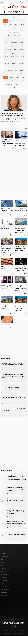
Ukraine (14, 87)
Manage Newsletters (5, 598)
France (21, 49)
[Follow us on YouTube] (15, 626)
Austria (8, 35)
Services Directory (5, 574)
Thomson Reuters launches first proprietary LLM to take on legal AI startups (13, 386)
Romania (11, 73)
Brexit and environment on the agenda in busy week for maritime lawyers (20, 142)
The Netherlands (9, 84)
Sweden (6, 80)
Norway (16, 70)
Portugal (5, 73)
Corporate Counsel (5, 556)
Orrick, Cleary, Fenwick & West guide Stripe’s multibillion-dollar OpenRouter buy (16, 511)
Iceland (6, 59)
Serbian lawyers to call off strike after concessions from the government (20, 307)
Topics (2, 559)
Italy (17, 59)
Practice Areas (4, 580)
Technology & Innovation (6, 601)
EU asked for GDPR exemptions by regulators (6, 286)
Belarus (13, 35)
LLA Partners (4, 592)
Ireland (12, 59)
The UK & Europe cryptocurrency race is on (7, 210)
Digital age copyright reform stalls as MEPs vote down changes (20, 268)
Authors (2, 571)
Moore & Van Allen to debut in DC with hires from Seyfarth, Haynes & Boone (16, 488)
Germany (11, 53)
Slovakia (11, 77)
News (2, 550)
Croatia (23, 39)
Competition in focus (6, 325)
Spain (23, 77)
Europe (5, 21)
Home (2, 547)
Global (14, 28)
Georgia (5, 53)
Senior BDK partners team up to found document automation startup (7, 142)
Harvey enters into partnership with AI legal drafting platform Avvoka (15, 500)
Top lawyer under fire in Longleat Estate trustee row (7, 306)
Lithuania (14, 63)
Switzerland (13, 80)
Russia (17, 73)
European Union (8, 49)
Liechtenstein (7, 63)
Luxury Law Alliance (5, 589)
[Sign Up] (23, 1)
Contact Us (3, 610)
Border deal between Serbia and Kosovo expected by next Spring (6, 249)
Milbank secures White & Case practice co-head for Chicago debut (16, 522)
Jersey (22, 59)
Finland (15, 49)
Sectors (2, 583)
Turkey (16, 84)
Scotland (22, 73)
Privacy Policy (13, 630)
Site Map (3, 616)
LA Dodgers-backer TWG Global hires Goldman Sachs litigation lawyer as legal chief (13, 376)
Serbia (5, 77)
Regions (2, 92)
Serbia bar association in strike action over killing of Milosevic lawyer (20, 249)
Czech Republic (14, 42)
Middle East (22, 24)
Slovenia (17, 77)
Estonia (21, 46)
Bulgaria (17, 39)
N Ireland (20, 66)
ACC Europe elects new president (6, 227)
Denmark (21, 42)
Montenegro (13, 66)
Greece (23, 53)
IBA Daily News (4, 604)
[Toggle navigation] (1, 2)
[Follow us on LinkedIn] (12, 626)
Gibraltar (17, 53)
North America (13, 21)
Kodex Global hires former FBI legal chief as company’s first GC (14, 409)
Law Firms (3, 577)
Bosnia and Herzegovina (8, 39)
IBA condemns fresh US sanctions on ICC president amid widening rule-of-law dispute (16, 534)
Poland (21, 70)
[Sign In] (26, 1)
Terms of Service (5, 630)
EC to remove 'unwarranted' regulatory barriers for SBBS (21, 287)
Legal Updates (4, 586)
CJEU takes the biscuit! (5, 267)
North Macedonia (8, 70)
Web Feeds (3, 613)
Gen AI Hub (3, 553)
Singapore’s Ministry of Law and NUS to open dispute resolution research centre (13, 364)
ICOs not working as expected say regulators (21, 209)
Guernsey (6, 56)
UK (21, 84)
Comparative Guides (5, 568)
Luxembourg (21, 63)
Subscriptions (4, 595)
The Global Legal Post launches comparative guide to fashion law (12, 114)
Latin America (21, 21)
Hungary (22, 56)
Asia (5, 24)
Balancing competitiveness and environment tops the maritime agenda (20, 229)
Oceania (10, 24)
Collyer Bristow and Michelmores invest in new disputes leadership (13, 398)
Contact (23, 630)
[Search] (20, 1)
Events (2, 565)
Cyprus (6, 42)
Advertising (19, 630)
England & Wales (14, 46)
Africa (15, 24)
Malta (7, 66)
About (2, 607)
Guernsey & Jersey (14, 56)
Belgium (19, 35)
